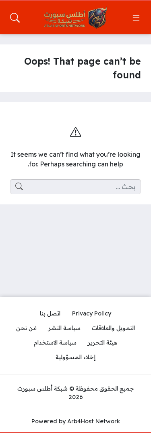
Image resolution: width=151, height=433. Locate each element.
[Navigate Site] (136, 17)
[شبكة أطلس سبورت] (75, 17)
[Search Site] (15, 17)
